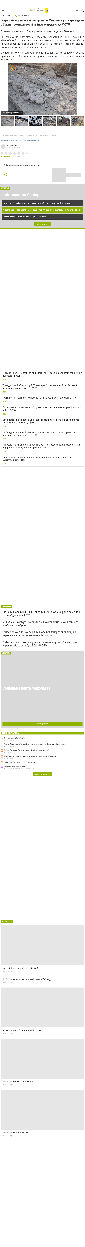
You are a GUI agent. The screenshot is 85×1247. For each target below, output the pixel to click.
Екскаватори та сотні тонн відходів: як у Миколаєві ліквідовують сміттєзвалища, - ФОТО (36, 458)
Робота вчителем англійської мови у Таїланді (27, 979)
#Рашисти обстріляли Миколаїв (11, 140)
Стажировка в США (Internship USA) (22, 1030)
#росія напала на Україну (32, 140)
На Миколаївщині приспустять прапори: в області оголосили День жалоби (37, 203)
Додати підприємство (42, 774)
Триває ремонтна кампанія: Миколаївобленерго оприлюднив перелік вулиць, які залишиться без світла (39, 633)
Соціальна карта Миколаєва (26, 688)
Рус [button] (77, 10)
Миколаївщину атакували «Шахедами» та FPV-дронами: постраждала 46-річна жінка (41, 210)
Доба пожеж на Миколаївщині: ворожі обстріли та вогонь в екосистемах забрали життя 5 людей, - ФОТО (40, 421)
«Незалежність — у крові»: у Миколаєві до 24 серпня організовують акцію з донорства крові (42, 374)
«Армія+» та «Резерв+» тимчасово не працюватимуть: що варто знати (39, 397)
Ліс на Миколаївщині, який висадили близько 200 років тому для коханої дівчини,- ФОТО (41, 613)
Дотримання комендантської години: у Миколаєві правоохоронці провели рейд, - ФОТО (41, 409)
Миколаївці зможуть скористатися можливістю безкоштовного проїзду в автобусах (40, 623)
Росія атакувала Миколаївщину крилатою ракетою (26, 216)
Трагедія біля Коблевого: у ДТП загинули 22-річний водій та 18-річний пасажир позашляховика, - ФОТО (39, 387)
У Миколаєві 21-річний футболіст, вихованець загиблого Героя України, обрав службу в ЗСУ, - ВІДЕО (39, 643)
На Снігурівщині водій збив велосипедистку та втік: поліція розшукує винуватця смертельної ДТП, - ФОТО (39, 434)
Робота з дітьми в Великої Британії (21, 1081)
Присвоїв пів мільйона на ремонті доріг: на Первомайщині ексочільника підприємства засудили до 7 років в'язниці (41, 446)
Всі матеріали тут (42, 224)
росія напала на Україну (20, 195)
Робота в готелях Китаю (16, 1132)
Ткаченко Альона (11, 146)
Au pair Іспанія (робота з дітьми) (20, 968)
